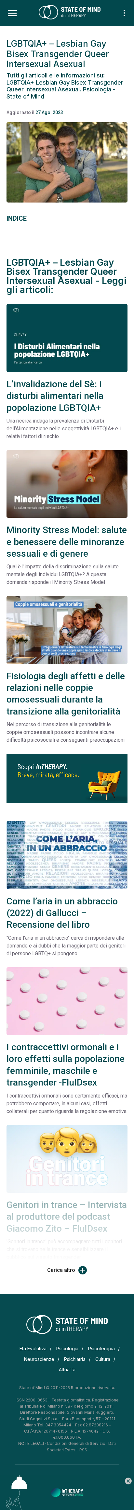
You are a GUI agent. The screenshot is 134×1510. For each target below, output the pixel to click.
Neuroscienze (39, 1359)
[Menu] (12, 13)
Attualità (67, 1369)
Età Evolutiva (33, 1348)
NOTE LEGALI (31, 1443)
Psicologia (67, 1348)
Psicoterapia (101, 1348)
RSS (83, 1449)
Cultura (102, 1359)
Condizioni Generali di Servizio (76, 1443)
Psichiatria (75, 1359)
